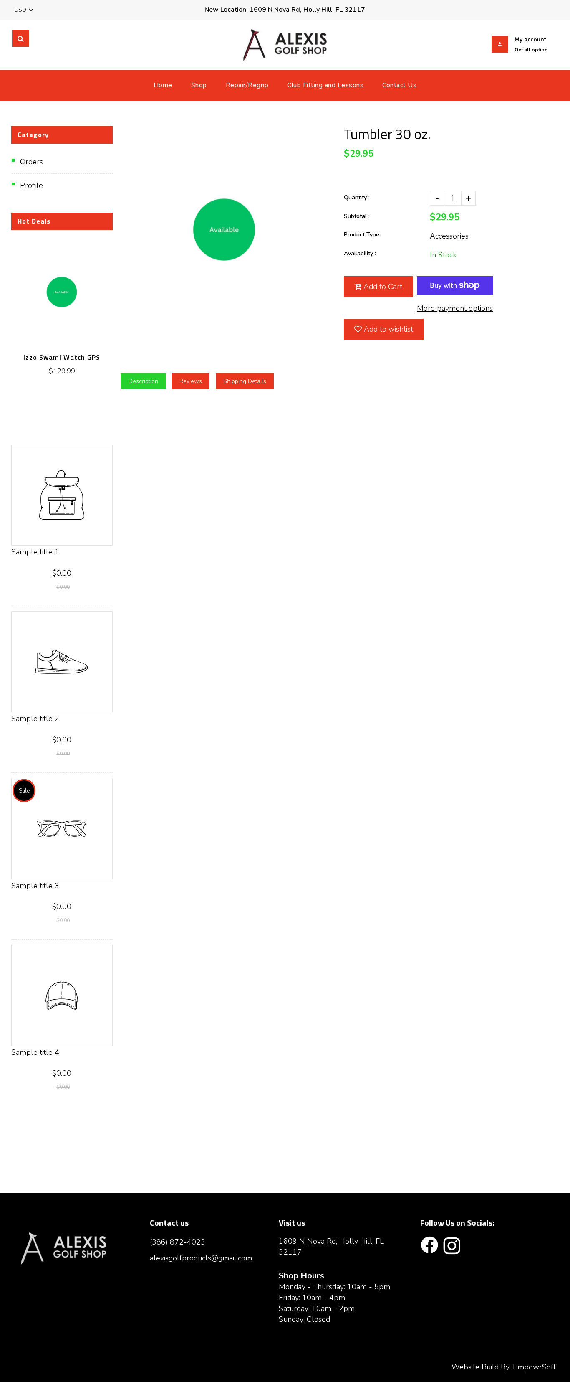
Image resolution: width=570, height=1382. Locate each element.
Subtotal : (357, 216)
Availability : (360, 253)
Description (143, 381)
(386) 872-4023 (177, 1242)
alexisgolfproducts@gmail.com (201, 1258)
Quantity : (357, 197)
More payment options (455, 308)
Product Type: (362, 235)
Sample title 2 (35, 719)
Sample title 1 (35, 552)
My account (530, 39)
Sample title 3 (35, 886)
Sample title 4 (35, 1052)
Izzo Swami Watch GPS (61, 357)
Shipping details (244, 381)
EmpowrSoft (534, 1367)
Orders (31, 162)
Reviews (190, 381)
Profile (31, 185)
